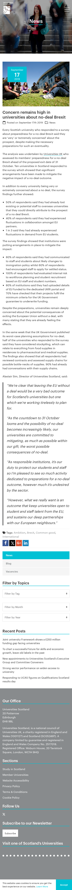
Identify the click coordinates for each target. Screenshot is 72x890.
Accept (64, 884)
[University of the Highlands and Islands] (36, 858)
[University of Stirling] (61, 858)
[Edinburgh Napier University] (18, 858)
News (52, 122)
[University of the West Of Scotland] (68, 858)
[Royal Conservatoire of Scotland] (50, 858)
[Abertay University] (3, 858)
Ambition (19, 532)
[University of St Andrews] (58, 858)
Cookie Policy (11, 797)
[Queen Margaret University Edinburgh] (43, 858)
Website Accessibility (16, 780)
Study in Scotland (14, 769)
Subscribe (10, 833)
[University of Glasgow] (21, 858)
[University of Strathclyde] (65, 858)
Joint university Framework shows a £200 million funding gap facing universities (31, 641)
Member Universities (15, 774)
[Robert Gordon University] (47, 858)
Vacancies (12, 571)
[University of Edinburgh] (14, 858)
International (11, 536)
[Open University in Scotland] (40, 858)
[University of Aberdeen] (7, 858)
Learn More (42, 886)
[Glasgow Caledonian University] (25, 858)
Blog (8, 563)
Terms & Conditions (15, 792)
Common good (45, 532)
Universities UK (53, 154)
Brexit (30, 532)
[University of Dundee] (10, 858)
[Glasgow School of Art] (29, 858)
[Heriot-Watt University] (32, 858)
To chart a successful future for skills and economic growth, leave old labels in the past (33, 651)
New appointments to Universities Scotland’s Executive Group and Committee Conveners (36, 660)
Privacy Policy (11, 786)
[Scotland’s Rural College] (54, 858)
